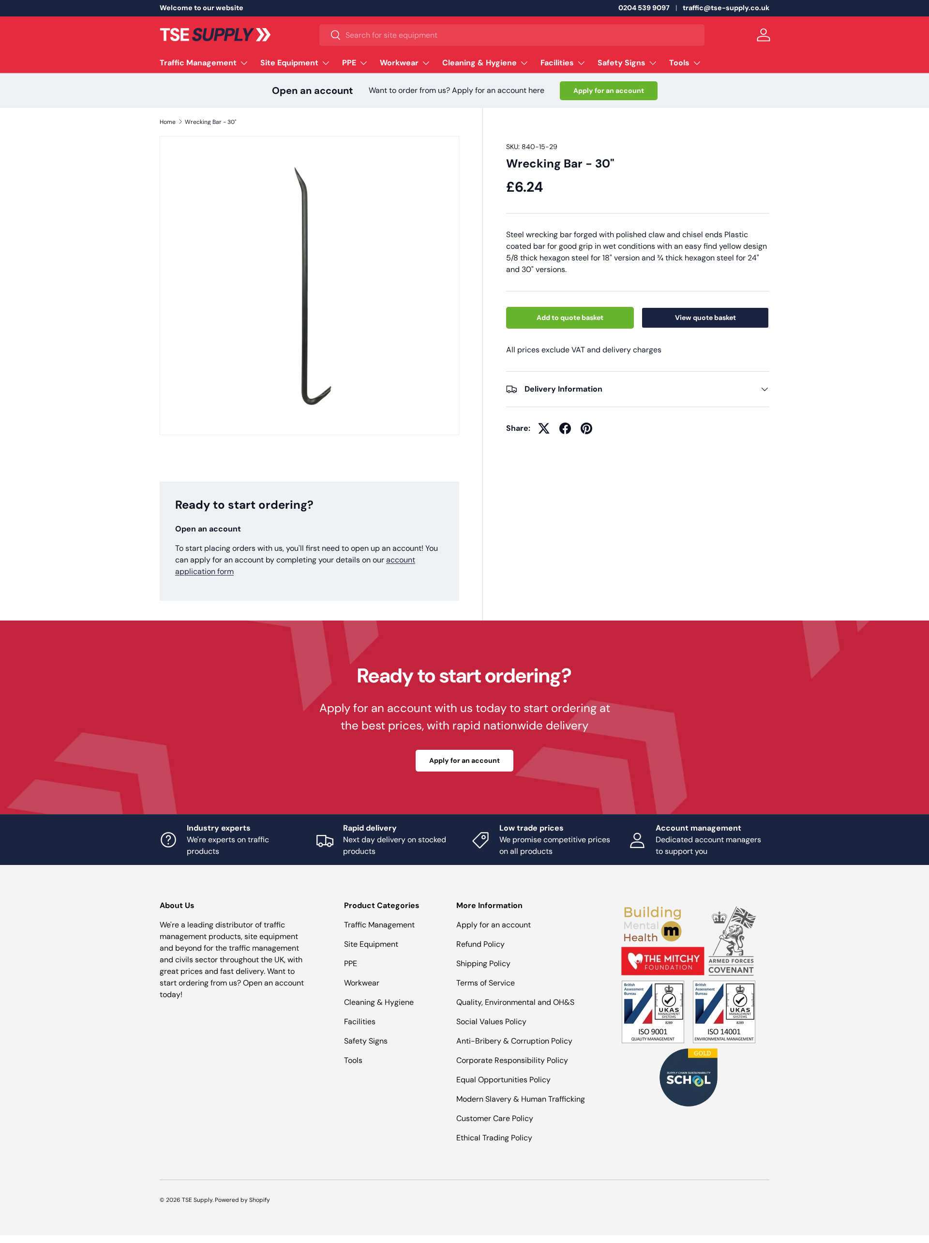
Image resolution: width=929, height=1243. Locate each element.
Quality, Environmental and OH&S (515, 1002)
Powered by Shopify (242, 1200)
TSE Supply (197, 1200)
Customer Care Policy (494, 1118)
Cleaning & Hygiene (479, 63)
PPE (349, 63)
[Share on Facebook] (565, 428)
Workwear (399, 63)
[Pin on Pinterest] (586, 428)
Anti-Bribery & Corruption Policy (514, 1041)
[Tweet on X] (543, 428)
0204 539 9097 (644, 7)
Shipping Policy (483, 963)
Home (168, 122)
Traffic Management (198, 63)
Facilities (557, 63)
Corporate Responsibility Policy (512, 1060)
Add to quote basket (570, 317)
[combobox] (511, 35)
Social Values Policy (491, 1021)
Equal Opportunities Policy (503, 1080)
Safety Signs (621, 63)
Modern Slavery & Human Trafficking (520, 1099)
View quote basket (705, 317)
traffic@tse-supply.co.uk (726, 7)
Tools (679, 63)
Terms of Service (485, 983)
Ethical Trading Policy (494, 1138)
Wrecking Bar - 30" (211, 122)
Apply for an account (608, 90)
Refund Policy (480, 944)
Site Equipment (289, 63)
